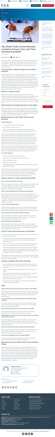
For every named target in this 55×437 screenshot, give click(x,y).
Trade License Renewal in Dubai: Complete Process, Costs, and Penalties (47, 43)
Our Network (4, 19)
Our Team (17, 19)
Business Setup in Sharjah (34, 408)
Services (3, 16)
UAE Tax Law (17, 408)
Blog (22, 19)
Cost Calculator (35, 5)
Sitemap (3, 408)
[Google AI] (14, 57)
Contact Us (16, 407)
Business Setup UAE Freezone (35, 401)
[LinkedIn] (29, 434)
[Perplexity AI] (20, 57)
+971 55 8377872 (18, 418)
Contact (26, 19)
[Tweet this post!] (5, 388)
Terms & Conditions (44, 431)
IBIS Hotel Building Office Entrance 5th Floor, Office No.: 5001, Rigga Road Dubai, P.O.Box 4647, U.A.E (28, 417)
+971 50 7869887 (12, 421)
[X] (26, 434)
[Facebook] (23, 434)
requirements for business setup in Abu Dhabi (17, 358)
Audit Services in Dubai (46, 68)
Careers (16, 401)
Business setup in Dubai (34, 405)
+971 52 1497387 (16, 420)
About (11, 19)
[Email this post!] (16, 388)
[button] (27, 5)
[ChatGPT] (11, 57)
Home (2, 10)
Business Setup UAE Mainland (35, 400)
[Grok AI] (17, 57)
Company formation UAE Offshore (36, 403)
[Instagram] (32, 434)
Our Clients (4, 405)
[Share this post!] (3, 388)
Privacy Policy (35, 431)
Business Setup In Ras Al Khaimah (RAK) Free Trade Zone (47, 64)
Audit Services (17, 400)
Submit (47, 106)
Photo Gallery (17, 405)
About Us (4, 401)
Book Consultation (48, 5)
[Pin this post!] (11, 388)
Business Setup (4, 13)
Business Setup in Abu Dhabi (35, 407)
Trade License (6, 379)
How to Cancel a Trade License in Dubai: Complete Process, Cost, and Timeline (47, 29)
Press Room (16, 403)
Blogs (3, 407)
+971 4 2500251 (15, 372)
